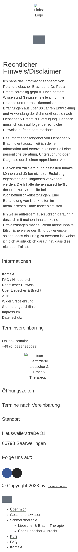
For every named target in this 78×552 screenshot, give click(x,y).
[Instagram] (17, 473)
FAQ (13, 542)
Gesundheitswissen (25, 515)
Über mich (18, 509)
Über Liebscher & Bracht (37, 531)
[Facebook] (7, 473)
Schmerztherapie (23, 520)
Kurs (13, 536)
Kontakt (16, 547)
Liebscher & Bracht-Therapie (41, 526)
